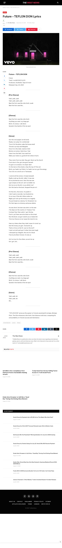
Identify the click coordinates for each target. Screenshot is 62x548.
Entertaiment (7, 322)
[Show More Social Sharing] (39, 29)
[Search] (57, 2)
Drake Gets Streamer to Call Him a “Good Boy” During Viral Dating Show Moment (16, 398)
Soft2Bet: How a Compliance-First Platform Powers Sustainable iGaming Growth (15, 372)
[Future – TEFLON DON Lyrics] (31, 64)
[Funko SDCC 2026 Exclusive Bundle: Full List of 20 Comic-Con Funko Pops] (7, 473)
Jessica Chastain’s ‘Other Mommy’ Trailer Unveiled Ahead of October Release (34, 479)
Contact (20, 501)
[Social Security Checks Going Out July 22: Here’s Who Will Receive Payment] (7, 446)
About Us (12, 501)
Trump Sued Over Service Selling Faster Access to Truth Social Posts (44, 371)
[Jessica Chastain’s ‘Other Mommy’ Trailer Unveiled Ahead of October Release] (7, 482)
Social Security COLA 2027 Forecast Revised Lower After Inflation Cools (33, 426)
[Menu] (5, 2)
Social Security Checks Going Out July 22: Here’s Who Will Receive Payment (34, 443)
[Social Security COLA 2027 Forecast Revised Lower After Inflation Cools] (7, 428)
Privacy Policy (39, 501)
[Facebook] (4, 76)
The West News (11, 22)
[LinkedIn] (4, 84)
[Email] (4, 92)
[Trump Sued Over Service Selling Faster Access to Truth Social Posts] (45, 361)
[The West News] (31, 2)
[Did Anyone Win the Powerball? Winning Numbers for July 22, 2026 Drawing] (7, 437)
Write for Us (45, 504)
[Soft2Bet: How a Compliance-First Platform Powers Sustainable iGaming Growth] (16, 361)
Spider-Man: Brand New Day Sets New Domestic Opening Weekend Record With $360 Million (35, 462)
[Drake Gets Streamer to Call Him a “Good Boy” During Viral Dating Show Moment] (16, 387)
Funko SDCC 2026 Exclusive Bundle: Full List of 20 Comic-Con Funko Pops (33, 471)
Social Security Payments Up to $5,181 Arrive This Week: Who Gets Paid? (33, 417)
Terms (30, 504)
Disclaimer (28, 501)
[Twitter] (4, 80)
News (4, 12)
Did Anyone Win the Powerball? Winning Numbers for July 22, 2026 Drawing (34, 434)
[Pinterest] (4, 88)
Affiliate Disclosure (19, 504)
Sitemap (48, 501)
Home (4, 7)
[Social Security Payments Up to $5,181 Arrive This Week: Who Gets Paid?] (7, 419)
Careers (36, 504)
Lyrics (13, 322)
